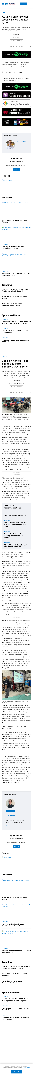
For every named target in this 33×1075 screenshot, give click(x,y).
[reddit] (19, 46)
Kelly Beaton (16, 34)
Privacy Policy (26, 1067)
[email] (22, 46)
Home (3, 12)
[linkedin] (14, 46)
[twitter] (16, 46)
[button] (3, 4)
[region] (16, 1069)
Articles (4, 356)
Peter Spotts (16, 380)
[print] (30, 46)
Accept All (16, 1071)
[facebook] (11, 46)
